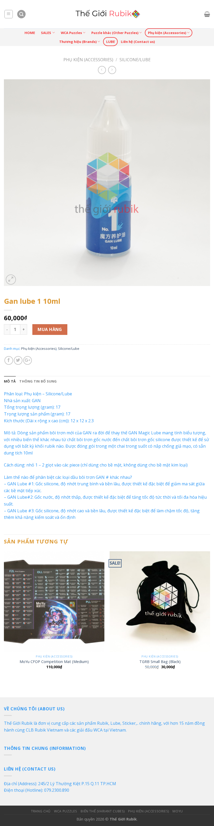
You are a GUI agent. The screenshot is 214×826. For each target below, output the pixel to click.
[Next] (210, 615)
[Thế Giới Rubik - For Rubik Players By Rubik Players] (107, 14)
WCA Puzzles (71, 32)
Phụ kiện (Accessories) (167, 32)
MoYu (178, 811)
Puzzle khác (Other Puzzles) (114, 32)
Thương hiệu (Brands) (78, 41)
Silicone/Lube (135, 60)
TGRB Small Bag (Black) (160, 661)
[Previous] (4, 615)
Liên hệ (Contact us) (138, 41)
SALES (46, 32)
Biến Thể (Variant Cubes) (103, 811)
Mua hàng (50, 329)
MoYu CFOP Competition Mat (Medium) (54, 661)
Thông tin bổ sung (38, 381)
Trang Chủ (41, 811)
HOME (30, 32)
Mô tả (10, 381)
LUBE (110, 41)
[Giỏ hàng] (207, 14)
